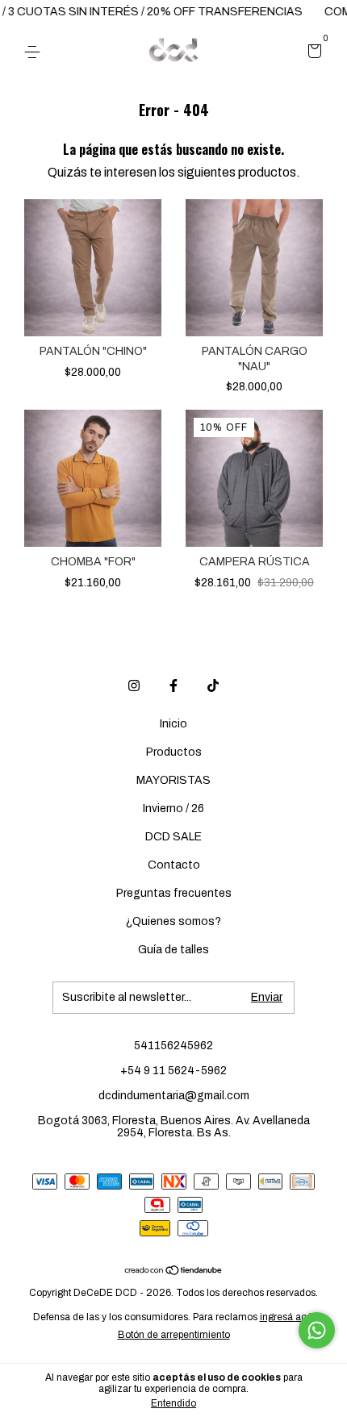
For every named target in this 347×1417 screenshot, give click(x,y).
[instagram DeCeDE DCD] (134, 685)
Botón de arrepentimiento (174, 1334)
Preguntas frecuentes (174, 893)
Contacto (174, 865)
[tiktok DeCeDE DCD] (213, 685)
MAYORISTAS (173, 780)
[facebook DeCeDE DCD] (173, 685)
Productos (174, 752)
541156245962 (173, 1046)
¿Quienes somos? (173, 921)
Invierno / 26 (173, 808)
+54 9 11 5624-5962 (173, 1071)
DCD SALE (173, 837)
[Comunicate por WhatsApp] (317, 1330)
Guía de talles (173, 950)
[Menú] (35, 52)
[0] (312, 53)
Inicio (173, 724)
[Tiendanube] (173, 1271)
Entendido (173, 1403)
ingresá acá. (287, 1317)
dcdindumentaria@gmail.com (173, 1096)
